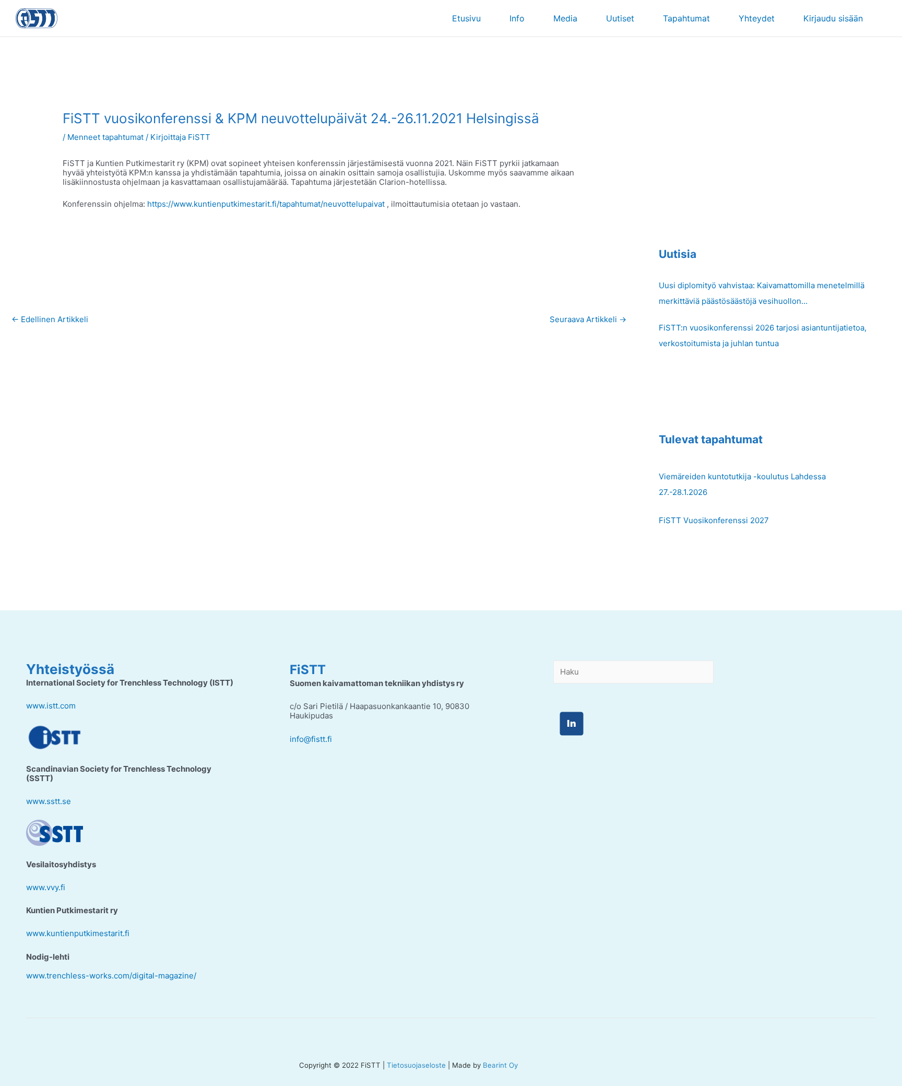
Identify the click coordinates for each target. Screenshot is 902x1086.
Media (565, 18)
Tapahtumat (686, 18)
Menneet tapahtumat (105, 137)
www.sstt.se (48, 801)
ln (571, 723)
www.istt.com (51, 706)
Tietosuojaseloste (416, 1065)
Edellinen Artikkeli (49, 319)
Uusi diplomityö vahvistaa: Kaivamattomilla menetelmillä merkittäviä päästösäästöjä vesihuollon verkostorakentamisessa (761, 294)
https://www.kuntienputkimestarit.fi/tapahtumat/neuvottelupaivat (266, 204)
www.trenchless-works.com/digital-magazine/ (111, 976)
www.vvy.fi (45, 887)
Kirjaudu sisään (833, 18)
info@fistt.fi (311, 739)
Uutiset (620, 18)
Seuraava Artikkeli (588, 319)
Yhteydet (757, 18)
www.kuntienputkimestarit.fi (77, 933)
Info (517, 18)
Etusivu (466, 18)
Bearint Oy (500, 1065)
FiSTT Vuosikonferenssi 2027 (714, 520)
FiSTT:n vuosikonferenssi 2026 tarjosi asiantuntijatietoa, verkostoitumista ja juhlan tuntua (763, 335)
